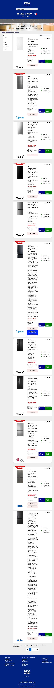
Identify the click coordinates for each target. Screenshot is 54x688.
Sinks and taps (25, 664)
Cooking (12, 20)
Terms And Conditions (47, 662)
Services (7, 664)
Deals (34, 21)
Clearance (49, 20)
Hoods (23, 20)
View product (41, 61)
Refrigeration (35, 20)
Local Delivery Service (9, 663)
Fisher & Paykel (7, 39)
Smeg (6, 47)
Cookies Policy (45, 661)
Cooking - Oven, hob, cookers (28, 657)
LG (5, 42)
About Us (7, 659)
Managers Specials (27, 21)
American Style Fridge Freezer (12, 32)
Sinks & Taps (42, 20)
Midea (6, 44)
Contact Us (7, 661)
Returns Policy (45, 658)
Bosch (6, 37)
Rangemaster (7, 46)
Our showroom (8, 660)
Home (3, 32)
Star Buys (20, 21)
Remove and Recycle (9, 665)
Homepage (7, 657)
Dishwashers (18, 20)
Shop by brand (5, 20)
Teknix (6, 49)
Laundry (29, 20)
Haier (6, 40)
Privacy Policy (45, 659)
